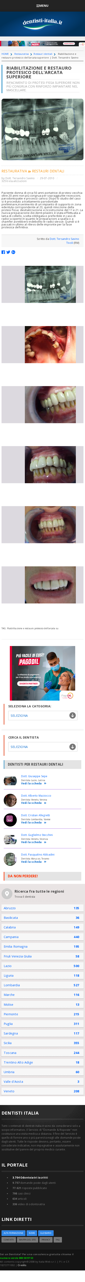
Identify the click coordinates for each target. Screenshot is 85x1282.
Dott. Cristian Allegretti (35, 815)
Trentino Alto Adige (18, 1062)
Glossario (45, 1233)
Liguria (9, 975)
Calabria (10, 927)
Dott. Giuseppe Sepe (34, 776)
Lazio (8, 966)
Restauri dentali (43, 53)
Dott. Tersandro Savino (20, 178)
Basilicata (11, 918)
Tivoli (69, 243)
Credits (22, 1265)
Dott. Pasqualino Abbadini (38, 854)
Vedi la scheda (31, 783)
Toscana (10, 1053)
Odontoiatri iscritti (30, 1177)
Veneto (9, 1091)
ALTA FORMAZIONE (13, 1233)
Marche (9, 995)
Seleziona (19, 747)
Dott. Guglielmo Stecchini (37, 835)
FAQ (58, 1239)
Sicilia (8, 1043)
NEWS (32, 1233)
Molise (8, 1004)
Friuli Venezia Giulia (18, 956)
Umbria (9, 1072)
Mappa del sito (27, 1239)
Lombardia (12, 985)
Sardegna (11, 1033)
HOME (5, 53)
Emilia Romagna (15, 946)
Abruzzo (10, 908)
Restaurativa (21, 53)
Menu (44, 5)
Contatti (9, 1239)
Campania (11, 937)
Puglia (8, 1024)
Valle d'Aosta (13, 1081)
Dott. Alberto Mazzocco (36, 795)
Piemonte (11, 1014)
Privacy (46, 1239)
